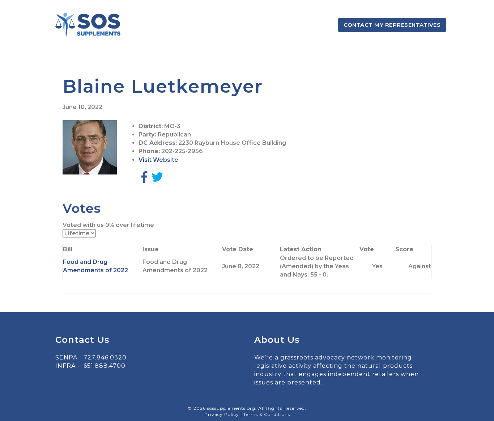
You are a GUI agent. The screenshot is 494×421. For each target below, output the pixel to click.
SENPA (66, 357)
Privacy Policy (222, 414)
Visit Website (158, 159)
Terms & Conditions (266, 414)
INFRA (65, 365)
